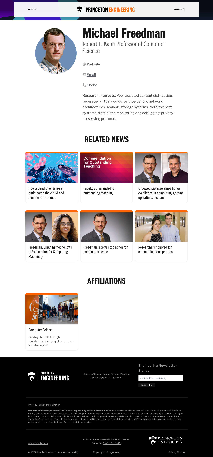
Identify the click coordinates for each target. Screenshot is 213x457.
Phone (92, 85)
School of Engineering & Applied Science (48, 376)
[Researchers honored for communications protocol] (161, 234)
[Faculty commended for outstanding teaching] (106, 175)
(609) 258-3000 (112, 443)
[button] (32, 10)
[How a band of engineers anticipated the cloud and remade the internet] (51, 175)
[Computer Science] (51, 319)
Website (93, 64)
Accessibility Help (38, 443)
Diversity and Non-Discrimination (44, 405)
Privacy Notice (176, 452)
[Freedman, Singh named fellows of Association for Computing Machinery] (51, 234)
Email (91, 75)
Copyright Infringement (106, 452)
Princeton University (166, 440)
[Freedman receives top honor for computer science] (106, 234)
